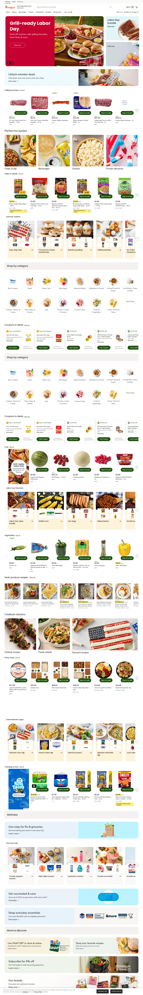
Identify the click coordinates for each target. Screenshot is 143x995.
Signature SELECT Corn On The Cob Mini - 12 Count (81, 566)
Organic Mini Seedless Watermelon (37, 478)
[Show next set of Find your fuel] (136, 865)
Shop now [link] (17, 45)
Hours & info (20, 8)
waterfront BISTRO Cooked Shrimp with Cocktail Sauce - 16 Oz (18, 689)
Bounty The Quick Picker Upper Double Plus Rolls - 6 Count (39, 799)
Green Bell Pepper (57, 565)
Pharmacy (20, 2)
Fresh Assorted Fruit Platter (102, 688)
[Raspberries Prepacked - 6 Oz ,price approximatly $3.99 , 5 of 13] (103, 466)
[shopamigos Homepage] (10, 7)
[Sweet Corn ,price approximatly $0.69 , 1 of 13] (18, 555)
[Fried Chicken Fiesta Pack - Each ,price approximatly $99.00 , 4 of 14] (82, 678)
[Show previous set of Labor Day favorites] (6, 510)
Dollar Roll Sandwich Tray (123, 688)
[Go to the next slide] (135, 340)
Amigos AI (135, 12)
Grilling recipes (12, 652)
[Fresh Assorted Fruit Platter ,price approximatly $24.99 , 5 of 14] (103, 678)
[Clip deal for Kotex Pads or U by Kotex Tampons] (98, 33)
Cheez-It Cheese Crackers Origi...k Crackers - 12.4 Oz (124, 798)
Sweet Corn (12, 565)
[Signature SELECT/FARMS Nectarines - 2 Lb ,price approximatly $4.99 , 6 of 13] (124, 466)
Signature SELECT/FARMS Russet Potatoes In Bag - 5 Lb (39, 567)
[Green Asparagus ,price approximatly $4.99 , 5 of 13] (103, 555)
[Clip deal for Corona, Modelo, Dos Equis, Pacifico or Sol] (98, 56)
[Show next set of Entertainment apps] (136, 741)
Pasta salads (45, 652)
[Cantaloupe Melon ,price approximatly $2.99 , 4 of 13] (82, 466)
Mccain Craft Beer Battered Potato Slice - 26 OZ (81, 798)
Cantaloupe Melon (78, 477)
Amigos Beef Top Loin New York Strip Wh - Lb (102, 121)
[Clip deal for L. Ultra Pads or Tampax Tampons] (74, 33)
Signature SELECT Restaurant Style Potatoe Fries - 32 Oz (59, 206)
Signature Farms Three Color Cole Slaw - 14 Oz (39, 205)
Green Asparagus (99, 565)
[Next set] (136, 110)
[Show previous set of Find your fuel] (6, 865)
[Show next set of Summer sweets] (136, 238)
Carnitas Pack (35, 688)
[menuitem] (8, 12)
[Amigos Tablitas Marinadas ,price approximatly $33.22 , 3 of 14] (60, 110)
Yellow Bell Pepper (121, 565)
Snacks (76, 168)
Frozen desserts (114, 168)
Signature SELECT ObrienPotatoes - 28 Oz (123, 205)
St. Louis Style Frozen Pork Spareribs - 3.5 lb (17, 121)
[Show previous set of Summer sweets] (6, 238)
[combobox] (74, 7)
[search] (110, 7)
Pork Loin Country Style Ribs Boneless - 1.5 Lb (39, 121)
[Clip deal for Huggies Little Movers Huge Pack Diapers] (74, 56)
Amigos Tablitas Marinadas (60, 120)
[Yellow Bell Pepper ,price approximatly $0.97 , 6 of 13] (124, 555)
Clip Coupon (13, 348)
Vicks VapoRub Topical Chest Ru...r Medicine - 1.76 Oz (61, 798)
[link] (13, 81)
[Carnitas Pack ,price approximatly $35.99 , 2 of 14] (39, 678)
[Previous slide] (8, 63)
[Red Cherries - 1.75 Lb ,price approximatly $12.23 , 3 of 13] (60, 466)
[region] (71, 991)
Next (135, 595)
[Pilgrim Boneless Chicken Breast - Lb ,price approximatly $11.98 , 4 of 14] (82, 110)
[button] (24, 6)
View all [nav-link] (32, 577)
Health (14, 2)
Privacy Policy (38, 992)
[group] (54, 41)
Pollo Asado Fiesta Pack (59, 688)
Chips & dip (11, 168)
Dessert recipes (80, 652)
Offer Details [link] (9, 341)
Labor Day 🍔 (68, 12)
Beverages (44, 168)
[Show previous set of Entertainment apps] (6, 741)
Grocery (7, 2)
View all (22, 90)
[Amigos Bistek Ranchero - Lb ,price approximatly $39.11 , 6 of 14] (124, 110)
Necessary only (102, 991)
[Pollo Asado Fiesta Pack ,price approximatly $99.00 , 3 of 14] (60, 678)
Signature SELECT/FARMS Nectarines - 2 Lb (124, 478)
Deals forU (119, 12)
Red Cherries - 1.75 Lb (58, 477)
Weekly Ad (127, 12)
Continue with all (116, 991)
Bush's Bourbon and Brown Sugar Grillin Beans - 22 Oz (81, 205)
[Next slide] (11, 63)
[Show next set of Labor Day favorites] (136, 510)
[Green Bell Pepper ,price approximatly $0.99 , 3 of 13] (60, 555)
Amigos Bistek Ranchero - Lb (124, 120)
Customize (25, 992)
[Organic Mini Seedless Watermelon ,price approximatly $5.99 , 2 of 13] (39, 466)
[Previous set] (6, 110)
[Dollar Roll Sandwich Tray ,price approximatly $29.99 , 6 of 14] (124, 678)
